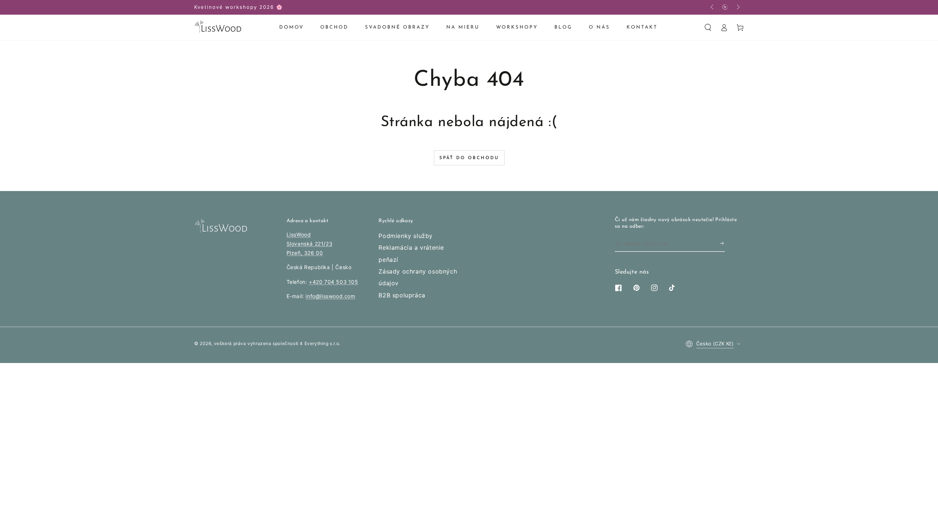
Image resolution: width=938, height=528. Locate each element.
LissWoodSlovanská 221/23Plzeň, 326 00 (310, 243)
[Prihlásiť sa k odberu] (722, 243)
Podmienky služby (405, 235)
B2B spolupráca (401, 295)
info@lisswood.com (330, 296)
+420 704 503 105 (333, 282)
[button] (708, 27)
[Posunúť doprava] (737, 7)
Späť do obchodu (469, 158)
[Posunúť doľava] (712, 7)
